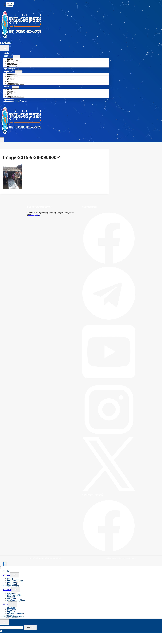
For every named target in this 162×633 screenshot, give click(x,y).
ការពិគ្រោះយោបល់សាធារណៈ (15, 97)
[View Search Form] (4, 48)
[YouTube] (8, 44)
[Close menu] (0, 567)
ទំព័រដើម (6, 53)
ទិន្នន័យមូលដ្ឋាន (9, 99)
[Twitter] (4, 44)
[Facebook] (1, 44)
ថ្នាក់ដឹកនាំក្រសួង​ (12, 66)
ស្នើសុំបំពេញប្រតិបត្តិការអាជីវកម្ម (14, 101)
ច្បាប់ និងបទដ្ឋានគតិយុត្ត (11, 68)
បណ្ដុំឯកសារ (7, 590)
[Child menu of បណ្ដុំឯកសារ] (18, 71)
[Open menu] (2, 139)
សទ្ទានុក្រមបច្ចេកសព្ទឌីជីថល (15, 84)
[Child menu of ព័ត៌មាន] (15, 87)
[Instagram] (6, 44)
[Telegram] (11, 44)
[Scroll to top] (1, 564)
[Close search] (4, 622)
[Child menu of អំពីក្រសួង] (16, 56)
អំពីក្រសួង (6, 575)
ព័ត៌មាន (5, 604)
